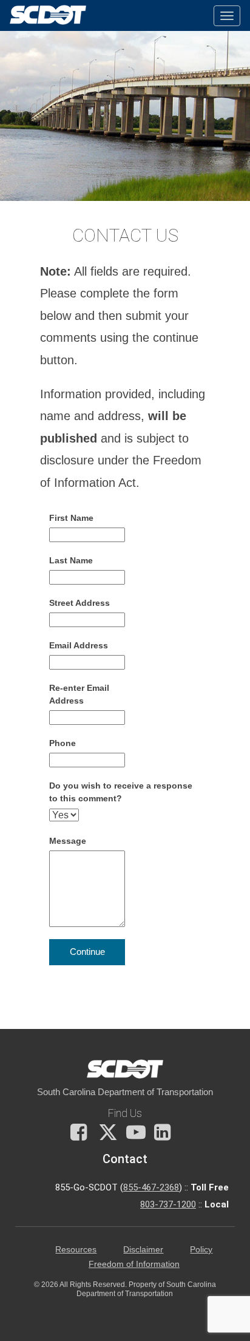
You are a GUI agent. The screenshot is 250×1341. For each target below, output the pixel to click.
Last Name (71, 560)
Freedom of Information (134, 1264)
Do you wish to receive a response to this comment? (120, 792)
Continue (87, 951)
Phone (62, 743)
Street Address (79, 603)
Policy (201, 1249)
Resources (75, 1249)
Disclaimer (143, 1249)
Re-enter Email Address (79, 694)
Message (67, 841)
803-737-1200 (168, 1204)
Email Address (78, 645)
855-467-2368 (151, 1187)
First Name (71, 518)
